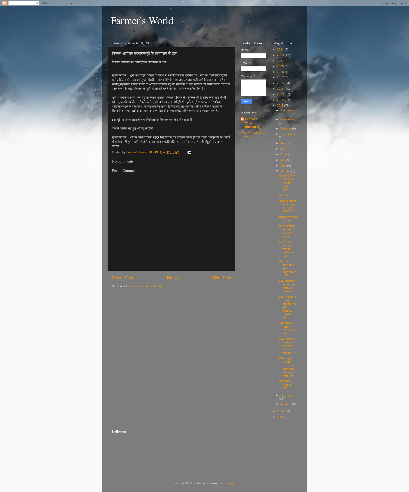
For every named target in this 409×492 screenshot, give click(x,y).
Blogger (228, 483)
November (287, 119)
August (285, 143)
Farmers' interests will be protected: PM (287, 249)
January (286, 404)
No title (284, 195)
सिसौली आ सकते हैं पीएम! (288, 219)
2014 (281, 88)
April (283, 165)
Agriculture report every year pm (288, 328)
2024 (281, 49)
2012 (281, 100)
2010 (281, 411)
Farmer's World (142, 20)
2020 (281, 66)
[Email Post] (189, 152)
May (283, 160)
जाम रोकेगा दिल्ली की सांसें (285, 385)
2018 (281, 71)
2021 (281, 60)
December (287, 110)
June (284, 154)
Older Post (221, 277)
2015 (281, 83)
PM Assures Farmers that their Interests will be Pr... (288, 345)
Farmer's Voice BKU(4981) (252, 123)
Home (172, 277)
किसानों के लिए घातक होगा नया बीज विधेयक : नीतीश (287, 182)
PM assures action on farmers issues (287, 286)
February (286, 395)
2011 (280, 105)
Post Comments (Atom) (146, 286)
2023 (281, 55)
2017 (281, 77)
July (283, 148)
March (285, 171)
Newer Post (122, 277)
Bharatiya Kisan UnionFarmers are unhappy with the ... (287, 367)
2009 (281, 417)
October (286, 128)
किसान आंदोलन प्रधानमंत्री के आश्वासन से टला (287, 231)
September (287, 134)
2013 (281, 94)
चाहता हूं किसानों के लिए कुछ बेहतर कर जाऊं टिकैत (288, 206)
